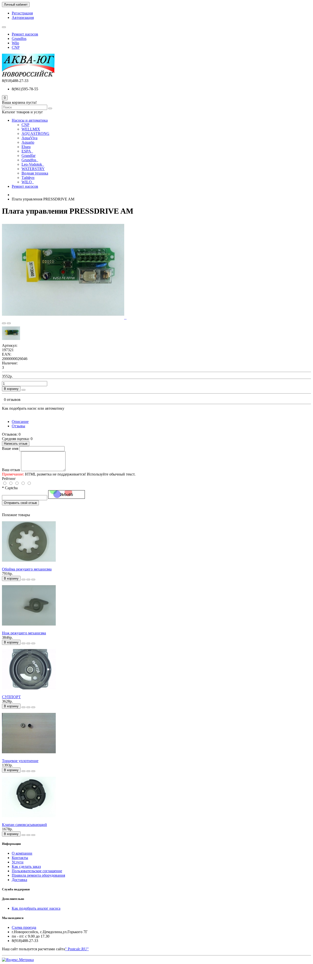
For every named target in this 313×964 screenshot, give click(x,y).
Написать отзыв (15, 443)
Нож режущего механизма (24, 633)
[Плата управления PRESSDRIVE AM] (63, 317)
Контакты (20, 858)
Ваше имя (10, 448)
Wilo (15, 43)
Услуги (17, 862)
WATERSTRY (33, 169)
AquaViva (29, 138)
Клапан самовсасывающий (24, 825)
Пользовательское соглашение (37, 871)
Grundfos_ (30, 160)
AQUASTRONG (35, 133)
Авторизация (23, 17)
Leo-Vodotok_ (33, 164)
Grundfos (19, 38)
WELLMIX (31, 129)
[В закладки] (4, 323)
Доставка (19, 880)
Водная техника (35, 173)
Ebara (26, 147)
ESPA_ (27, 151)
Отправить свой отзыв (20, 503)
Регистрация (22, 13)
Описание (20, 421)
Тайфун (28, 177)
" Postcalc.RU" (77, 949)
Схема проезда (24, 927)
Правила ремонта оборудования (38, 875)
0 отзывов (12, 399)
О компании (22, 853)
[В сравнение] (9, 323)
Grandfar (28, 155)
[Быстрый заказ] (23, 390)
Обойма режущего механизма (27, 569)
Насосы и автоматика (30, 120)
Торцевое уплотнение (20, 761)
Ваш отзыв (11, 470)
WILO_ (28, 182)
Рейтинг (9, 478)
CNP (16, 47)
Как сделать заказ (26, 866)
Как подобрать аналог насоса (36, 908)
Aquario (28, 142)
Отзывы (18, 426)
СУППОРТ (11, 697)
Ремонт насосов (25, 34)
